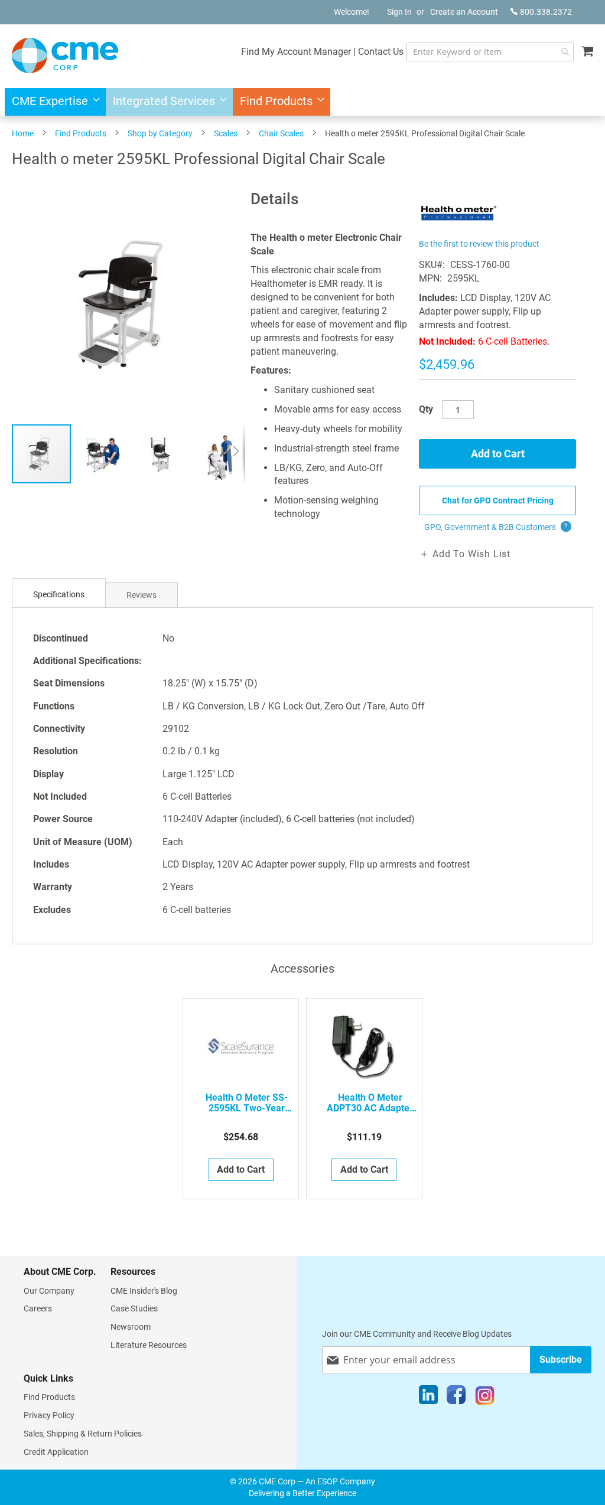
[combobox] (490, 51)
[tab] (59, 594)
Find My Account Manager (296, 51)
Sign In (399, 12)
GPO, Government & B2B (496, 527)
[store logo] (65, 55)
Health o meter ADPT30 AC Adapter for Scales (370, 1103)
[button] (102, 454)
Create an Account (464, 12)
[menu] (302, 102)
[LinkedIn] (428, 1397)
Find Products (80, 133)
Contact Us (381, 51)
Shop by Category (160, 133)
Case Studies (134, 1308)
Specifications (58, 594)
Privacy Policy (49, 1415)
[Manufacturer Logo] (459, 228)
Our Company (49, 1290)
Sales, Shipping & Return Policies (83, 1433)
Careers (38, 1308)
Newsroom (130, 1326)
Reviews (141, 595)
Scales (226, 133)
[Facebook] (456, 1397)
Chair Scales (281, 133)
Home (23, 133)
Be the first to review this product (479, 243)
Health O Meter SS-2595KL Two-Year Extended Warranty (247, 1103)
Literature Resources (148, 1345)
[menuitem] (52, 102)
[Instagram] (484, 1397)
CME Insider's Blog (143, 1290)
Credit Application (56, 1452)
